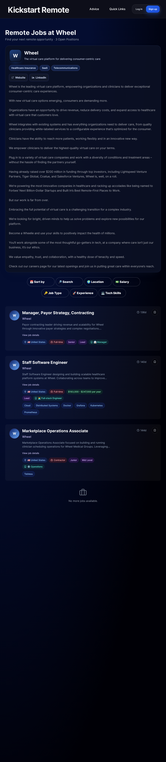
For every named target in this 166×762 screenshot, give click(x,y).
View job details (30, 335)
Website (20, 77)
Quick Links (117, 9)
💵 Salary (122, 282)
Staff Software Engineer (45, 362)
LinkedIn (41, 77)
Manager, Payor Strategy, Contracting (58, 312)
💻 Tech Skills (111, 293)
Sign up (153, 9)
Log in (139, 9)
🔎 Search (65, 282)
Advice (94, 9)
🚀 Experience (83, 293)
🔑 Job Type (53, 293)
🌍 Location (95, 282)
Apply (144, 328)
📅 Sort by (37, 282)
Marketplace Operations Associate (55, 431)
